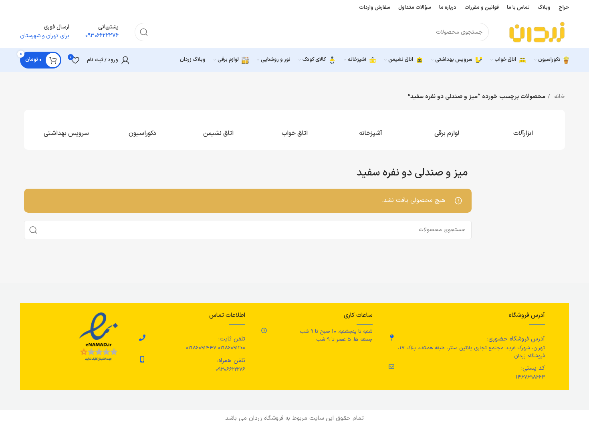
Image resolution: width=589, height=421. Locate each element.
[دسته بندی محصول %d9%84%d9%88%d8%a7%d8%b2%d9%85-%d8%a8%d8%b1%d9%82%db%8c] (447, 130)
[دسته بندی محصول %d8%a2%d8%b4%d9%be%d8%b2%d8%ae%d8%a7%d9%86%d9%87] (371, 130)
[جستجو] (144, 32)
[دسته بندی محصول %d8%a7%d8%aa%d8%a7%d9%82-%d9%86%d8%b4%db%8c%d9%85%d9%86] (218, 130)
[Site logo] (537, 31)
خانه (558, 96)
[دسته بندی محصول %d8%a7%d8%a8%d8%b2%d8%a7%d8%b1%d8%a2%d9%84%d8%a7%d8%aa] (523, 130)
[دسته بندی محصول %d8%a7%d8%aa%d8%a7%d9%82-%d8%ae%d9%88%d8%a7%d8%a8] (294, 130)
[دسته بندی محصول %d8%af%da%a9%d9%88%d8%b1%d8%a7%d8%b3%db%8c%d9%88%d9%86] (142, 130)
